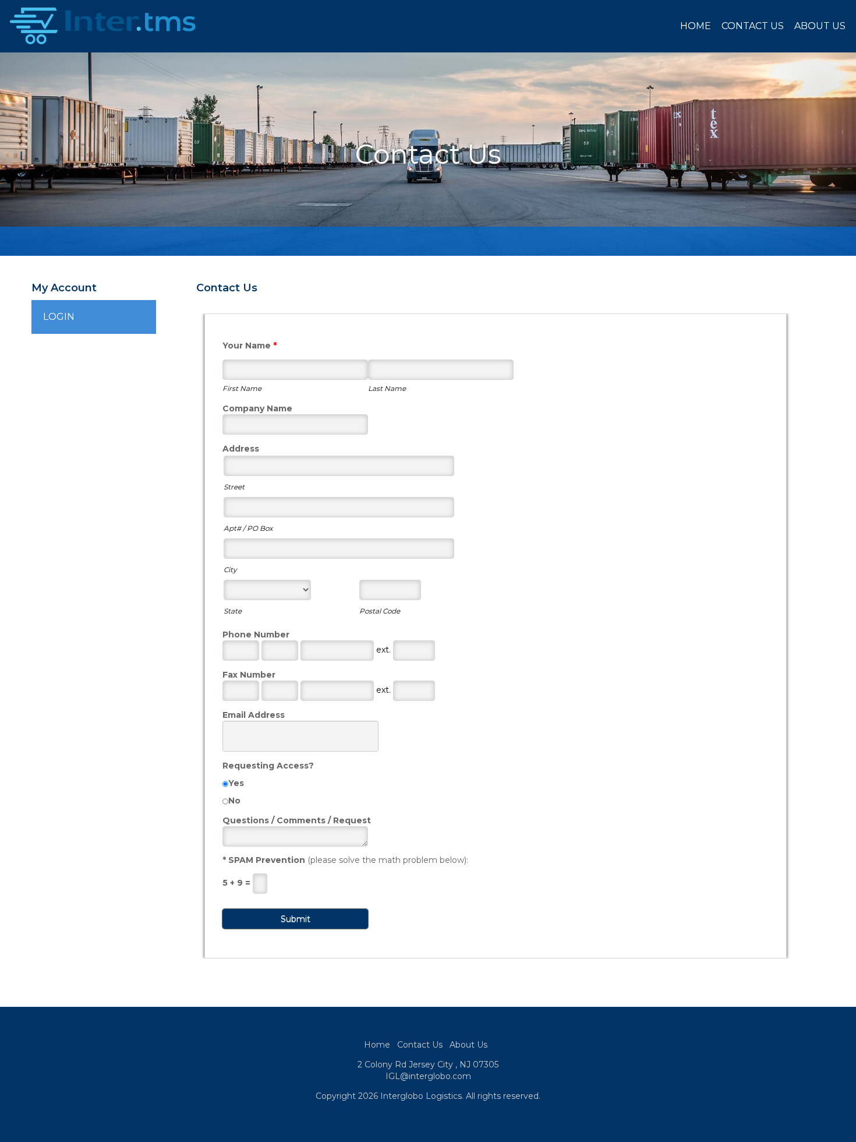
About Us (820, 25)
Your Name (249, 345)
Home (695, 25)
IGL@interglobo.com (428, 1076)
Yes (236, 783)
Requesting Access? (268, 765)
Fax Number (248, 674)
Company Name (257, 408)
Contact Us (752, 25)
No (234, 800)
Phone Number (255, 634)
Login (59, 316)
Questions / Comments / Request (296, 820)
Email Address (253, 715)
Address (240, 448)
